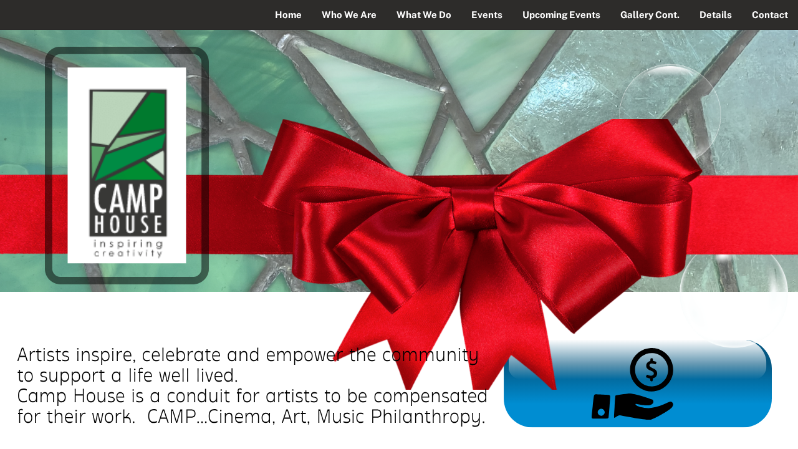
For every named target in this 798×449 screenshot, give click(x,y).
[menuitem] (288, 15)
